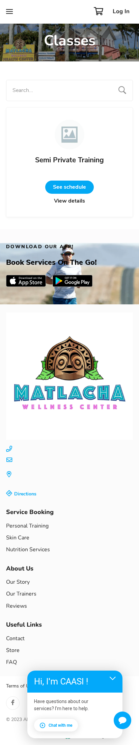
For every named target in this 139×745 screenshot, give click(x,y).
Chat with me (60, 725)
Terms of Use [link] (20, 686)
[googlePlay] (72, 281)
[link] (26, 281)
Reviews (16, 606)
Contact (15, 638)
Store (13, 650)
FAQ (11, 662)
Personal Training (27, 526)
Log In (121, 11)
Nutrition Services (28, 549)
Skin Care (18, 537)
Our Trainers (21, 594)
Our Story (18, 582)
